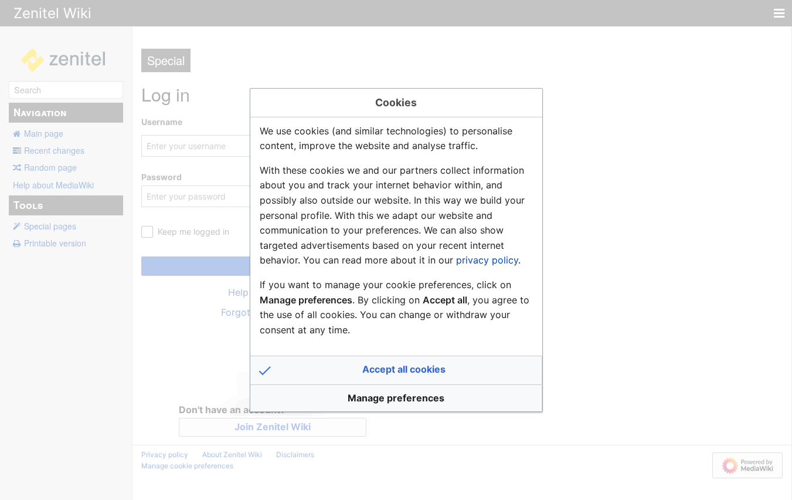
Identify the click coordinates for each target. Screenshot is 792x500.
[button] (396, 370)
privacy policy (487, 260)
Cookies (396, 102)
